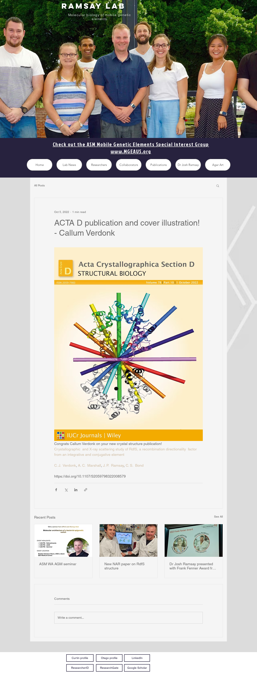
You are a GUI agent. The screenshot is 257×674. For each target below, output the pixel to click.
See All (218, 516)
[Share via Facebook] (56, 490)
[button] (218, 185)
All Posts (39, 185)
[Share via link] (86, 490)
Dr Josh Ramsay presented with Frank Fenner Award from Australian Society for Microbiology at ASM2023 (193, 566)
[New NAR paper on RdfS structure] (129, 540)
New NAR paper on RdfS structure (124, 566)
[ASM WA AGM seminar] (63, 540)
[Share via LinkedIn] (76, 490)
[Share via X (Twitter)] (66, 490)
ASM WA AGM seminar (57, 564)
